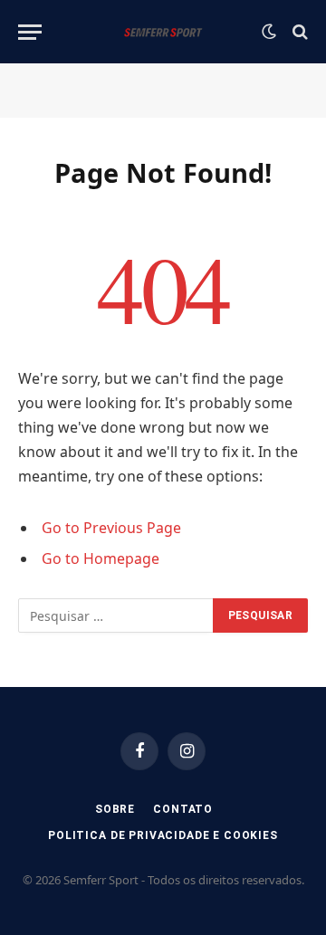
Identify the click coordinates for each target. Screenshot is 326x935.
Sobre (115, 809)
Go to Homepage (100, 558)
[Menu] (30, 32)
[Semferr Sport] (162, 31)
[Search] (298, 32)
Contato (183, 809)
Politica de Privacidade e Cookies (163, 835)
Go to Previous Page (111, 528)
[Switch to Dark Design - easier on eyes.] (269, 32)
